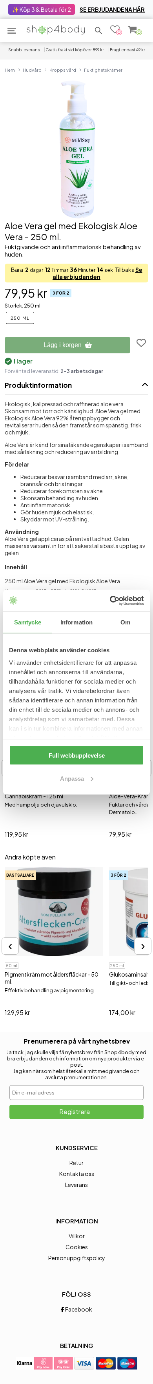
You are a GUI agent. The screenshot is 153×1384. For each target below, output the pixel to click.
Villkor (77, 1235)
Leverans (76, 1184)
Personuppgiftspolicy (76, 1257)
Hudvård (32, 69)
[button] (98, 30)
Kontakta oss (76, 1173)
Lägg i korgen (63, 345)
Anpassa (72, 778)
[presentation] (10, 946)
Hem (10, 69)
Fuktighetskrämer (103, 69)
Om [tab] (125, 622)
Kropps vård (62, 69)
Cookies (77, 1246)
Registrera (74, 1111)
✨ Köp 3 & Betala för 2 (41, 9)
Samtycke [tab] (27, 622)
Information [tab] (76, 622)
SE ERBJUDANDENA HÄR (112, 9)
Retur (76, 1162)
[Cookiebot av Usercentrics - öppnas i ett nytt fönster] (110, 600)
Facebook (78, 1309)
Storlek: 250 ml (22, 305)
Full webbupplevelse (77, 755)
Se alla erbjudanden (97, 273)
